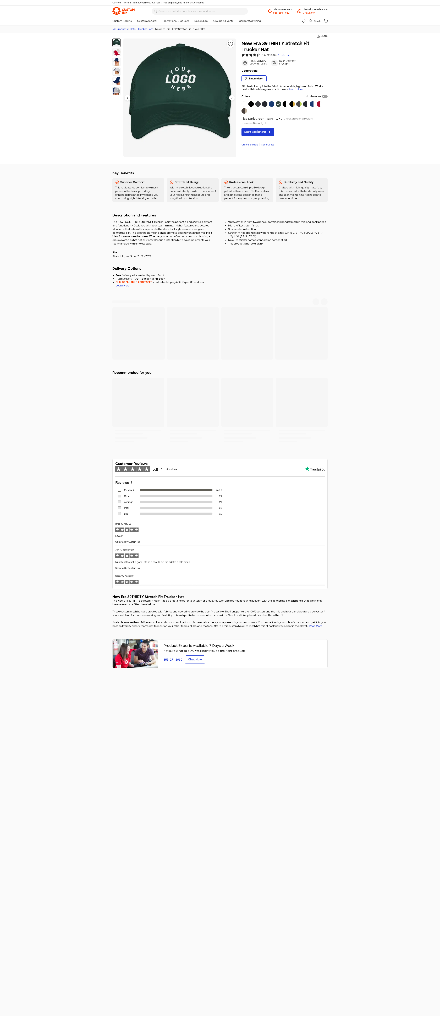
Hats (132, 29)
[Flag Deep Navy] (264, 104)
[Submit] (155, 11)
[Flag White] (244, 104)
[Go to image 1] (116, 43)
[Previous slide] (127, 98)
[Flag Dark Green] (278, 104)
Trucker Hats (145, 29)
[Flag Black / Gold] (292, 104)
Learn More (296, 89)
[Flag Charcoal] (258, 104)
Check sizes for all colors (298, 118)
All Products (120, 29)
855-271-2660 (172, 659)
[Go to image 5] (116, 81)
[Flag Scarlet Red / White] (319, 104)
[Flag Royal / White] (312, 104)
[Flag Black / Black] (251, 104)
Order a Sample (249, 144)
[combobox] (200, 11)
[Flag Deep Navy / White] (306, 104)
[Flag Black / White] (285, 104)
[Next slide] (232, 98)
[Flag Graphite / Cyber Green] (299, 104)
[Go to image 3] (116, 62)
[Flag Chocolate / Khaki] (244, 111)
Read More (315, 626)
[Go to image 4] (116, 71)
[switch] (325, 96)
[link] (123, 11)
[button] (315, 12)
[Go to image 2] (116, 52)
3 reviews (283, 55)
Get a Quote (267, 144)
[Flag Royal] (271, 104)
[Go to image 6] (116, 91)
